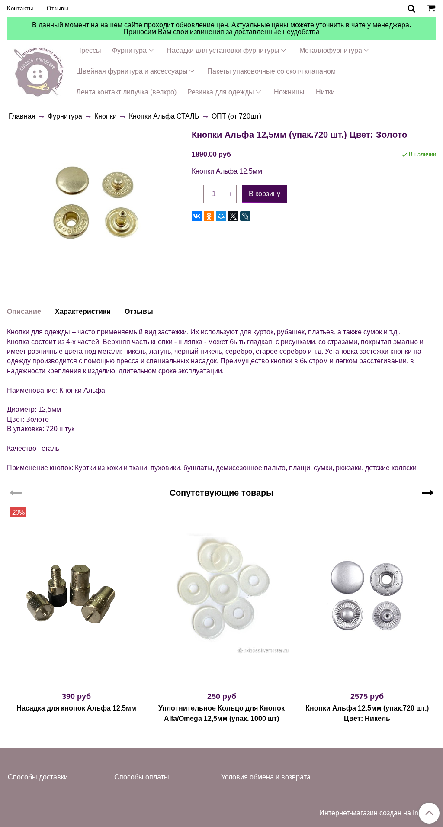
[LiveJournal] (245, 216)
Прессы (88, 50)
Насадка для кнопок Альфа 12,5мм (76, 708)
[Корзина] (432, 8)
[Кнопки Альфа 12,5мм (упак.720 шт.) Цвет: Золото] (96, 202)
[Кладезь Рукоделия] (38, 70)
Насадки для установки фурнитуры (223, 50)
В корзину (76, 680)
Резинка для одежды (220, 92)
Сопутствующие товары (221, 492)
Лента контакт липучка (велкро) (126, 92)
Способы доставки (38, 777)
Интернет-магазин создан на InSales (377, 813)
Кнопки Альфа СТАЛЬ (164, 116)
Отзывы (57, 8)
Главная (22, 116)
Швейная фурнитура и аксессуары (132, 71)
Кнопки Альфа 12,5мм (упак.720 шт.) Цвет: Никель (367, 713)
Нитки (325, 92)
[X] (233, 216)
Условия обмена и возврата (266, 777)
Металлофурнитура (330, 50)
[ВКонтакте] (197, 216)
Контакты (20, 8)
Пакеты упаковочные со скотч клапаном (271, 71)
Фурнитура (129, 50)
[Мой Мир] (221, 216)
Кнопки (105, 116)
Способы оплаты (141, 777)
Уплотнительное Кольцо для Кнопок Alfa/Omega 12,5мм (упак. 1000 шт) (221, 713)
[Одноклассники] (209, 216)
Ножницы (289, 92)
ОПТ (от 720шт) (236, 116)
